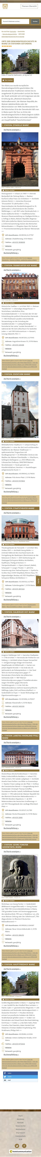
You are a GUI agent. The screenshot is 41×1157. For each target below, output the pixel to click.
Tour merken (9, 80)
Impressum (20, 1133)
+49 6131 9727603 (18, 481)
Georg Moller (27, 607)
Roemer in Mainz (15, 260)
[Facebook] (24, 1146)
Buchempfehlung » (11, 253)
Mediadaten (20, 1129)
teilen (9, 1073)
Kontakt (20, 1122)
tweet (9, 1077)
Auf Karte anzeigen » (12, 129)
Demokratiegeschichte (10, 34)
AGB (20, 1139)
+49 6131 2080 (17, 817)
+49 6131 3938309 (18, 242)
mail (9, 1080)
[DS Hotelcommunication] (20, 1151)
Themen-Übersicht (29, 6)
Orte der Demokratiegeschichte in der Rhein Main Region (17, 361)
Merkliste (20, 1119)
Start (20, 1116)
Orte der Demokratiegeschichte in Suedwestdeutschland (20, 836)
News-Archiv (20, 1126)
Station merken (10, 190)
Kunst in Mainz (31, 497)
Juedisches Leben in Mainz (29, 260)
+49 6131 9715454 (18, 1044)
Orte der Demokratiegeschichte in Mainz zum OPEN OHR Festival (20, 363)
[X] (17, 1146)
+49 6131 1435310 (18, 706)
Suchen (35, 21)
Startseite (13, 31)
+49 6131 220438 (18, 345)
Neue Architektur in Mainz (14, 607)
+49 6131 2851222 (18, 589)
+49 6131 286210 (18, 935)
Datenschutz (20, 1136)
